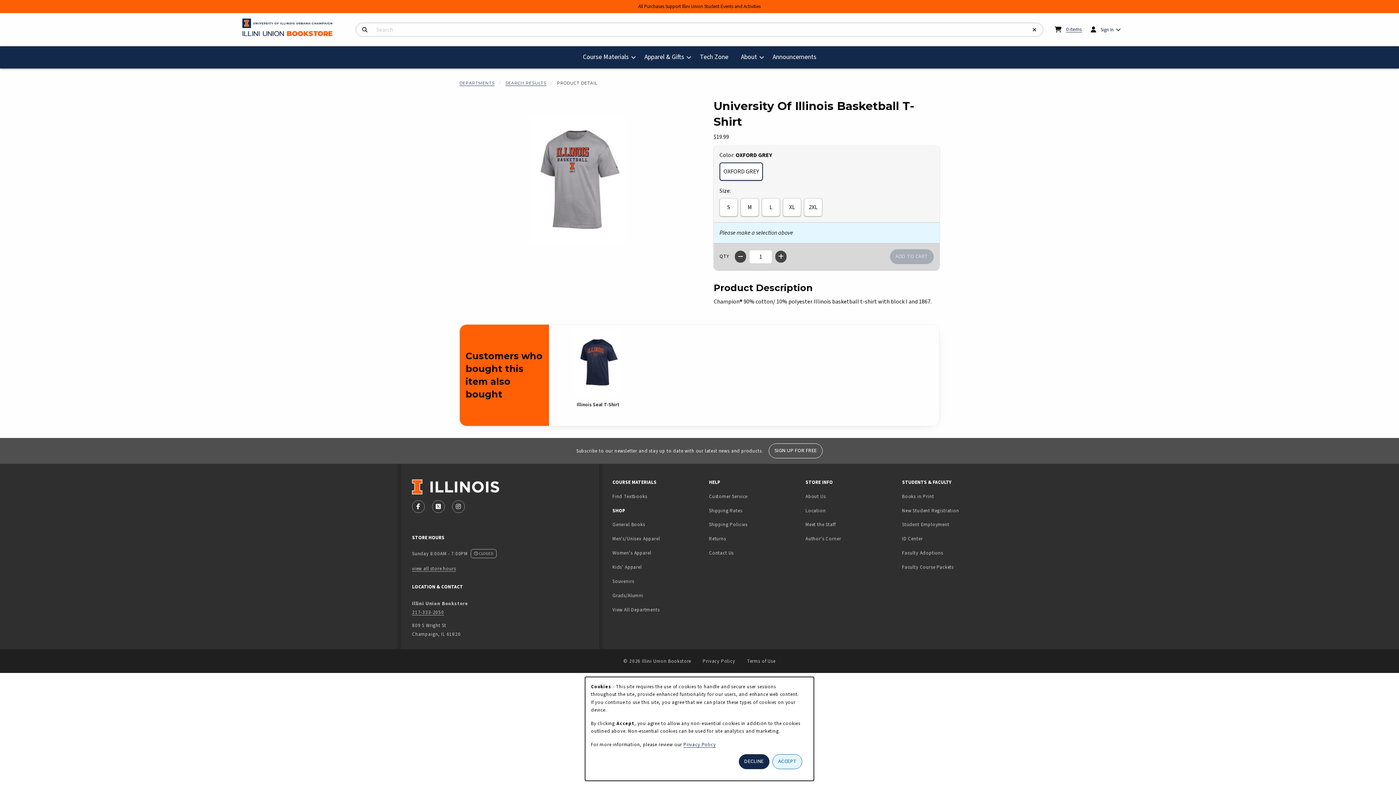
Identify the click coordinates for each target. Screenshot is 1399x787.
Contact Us (721, 552)
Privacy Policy (719, 661)
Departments (477, 83)
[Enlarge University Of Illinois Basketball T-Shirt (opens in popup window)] (578, 179)
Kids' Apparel (627, 567)
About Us (816, 496)
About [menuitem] (749, 57)
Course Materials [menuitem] (606, 57)
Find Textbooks (629, 496)
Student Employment (947, 524)
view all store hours (434, 568)
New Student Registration (930, 510)
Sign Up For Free (796, 450)
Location (816, 510)
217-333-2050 (428, 612)
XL (792, 207)
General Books (628, 524)
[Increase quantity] (781, 257)
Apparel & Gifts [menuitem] (664, 57)
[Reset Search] (1035, 30)
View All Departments (636, 609)
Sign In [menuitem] (1107, 29)
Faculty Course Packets (928, 567)
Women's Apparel (631, 552)
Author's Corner (823, 538)
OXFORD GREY (741, 172)
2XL (813, 207)
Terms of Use (761, 661)
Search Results (525, 83)
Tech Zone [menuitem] (717, 57)
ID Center (935, 538)
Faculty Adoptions (922, 552)
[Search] (364, 30)
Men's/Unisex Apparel (636, 538)
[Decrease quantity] (740, 257)
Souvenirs (623, 581)
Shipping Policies (728, 524)
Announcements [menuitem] (794, 57)
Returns (717, 538)
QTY (724, 256)
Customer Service (728, 496)
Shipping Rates (725, 510)
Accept (787, 761)
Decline (754, 761)
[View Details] (598, 362)
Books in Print (941, 496)
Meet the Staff (821, 524)
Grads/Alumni (627, 595)
